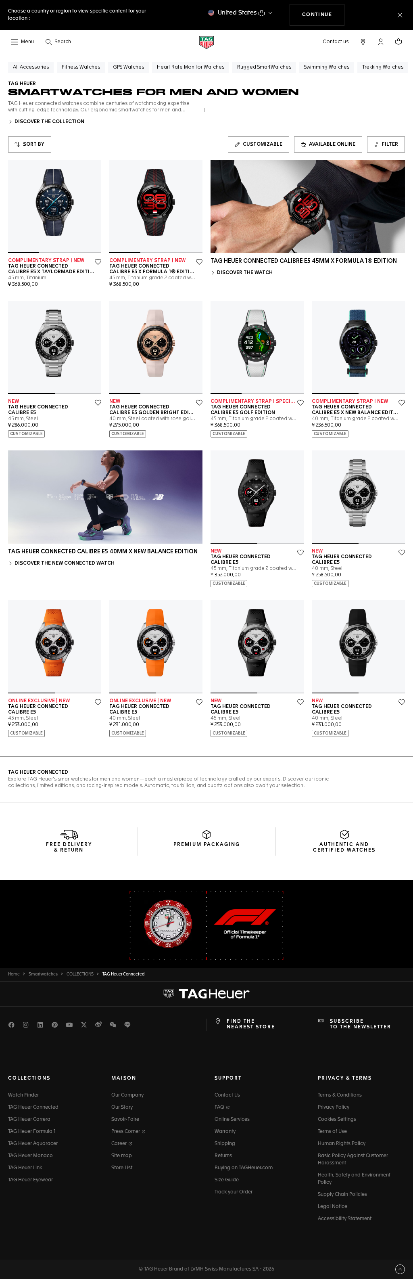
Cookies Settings (337, 1119)
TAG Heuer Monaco (30, 1155)
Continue (323, 14)
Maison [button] (123, 1078)
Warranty (225, 1131)
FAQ (220, 1107)
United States (237, 13)
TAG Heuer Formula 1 (32, 1131)
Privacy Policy (333, 1107)
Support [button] (228, 1078)
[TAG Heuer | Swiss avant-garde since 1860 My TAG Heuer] (206, 993)
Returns (223, 1155)
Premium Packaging (206, 844)
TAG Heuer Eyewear (30, 1180)
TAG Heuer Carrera (29, 1119)
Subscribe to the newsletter (360, 1024)
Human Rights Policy (341, 1143)
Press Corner (126, 1131)
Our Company (127, 1095)
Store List (121, 1168)
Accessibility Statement (344, 1218)
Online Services (232, 1119)
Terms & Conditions (340, 1095)
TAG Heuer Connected (33, 1107)
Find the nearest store (251, 1024)
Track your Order (233, 1192)
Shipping (225, 1143)
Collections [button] (29, 1078)
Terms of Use (332, 1131)
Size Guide (227, 1180)
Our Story (122, 1107)
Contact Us (227, 1095)
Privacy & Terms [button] (345, 1078)
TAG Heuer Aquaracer (33, 1143)
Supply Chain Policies (342, 1194)
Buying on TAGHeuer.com (244, 1168)
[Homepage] (206, 42)
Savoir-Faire (125, 1119)
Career (119, 1143)
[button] (380, 41)
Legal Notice (332, 1206)
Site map (121, 1155)
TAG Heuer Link (25, 1168)
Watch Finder (23, 1095)
